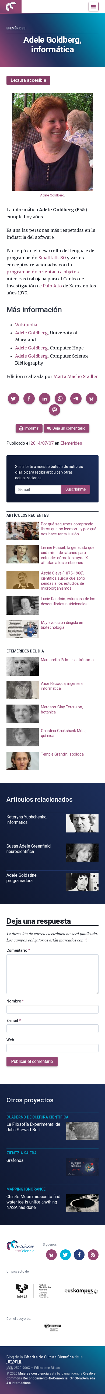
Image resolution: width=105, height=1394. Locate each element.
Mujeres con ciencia (33, 1373)
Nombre (15, 1001)
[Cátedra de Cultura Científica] (34, 1291)
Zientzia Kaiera (21, 1153)
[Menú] (94, 6)
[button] (13, 398)
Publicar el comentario (32, 1061)
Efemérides (16, 28)
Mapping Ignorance (26, 1189)
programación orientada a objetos (42, 271)
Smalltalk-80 (52, 257)
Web (10, 1040)
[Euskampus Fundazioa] (81, 1292)
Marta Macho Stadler (76, 376)
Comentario (18, 950)
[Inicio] (11, 6)
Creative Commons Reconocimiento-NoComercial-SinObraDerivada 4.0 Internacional (51, 1378)
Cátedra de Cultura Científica (49, 1357)
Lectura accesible (28, 80)
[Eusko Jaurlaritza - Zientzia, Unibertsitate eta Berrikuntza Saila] (52, 1328)
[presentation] (52, 531)
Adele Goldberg (52, 195)
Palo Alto (52, 285)
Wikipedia (26, 324)
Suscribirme (75, 489)
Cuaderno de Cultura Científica (37, 1117)
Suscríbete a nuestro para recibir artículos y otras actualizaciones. (49, 472)
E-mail (13, 1020)
